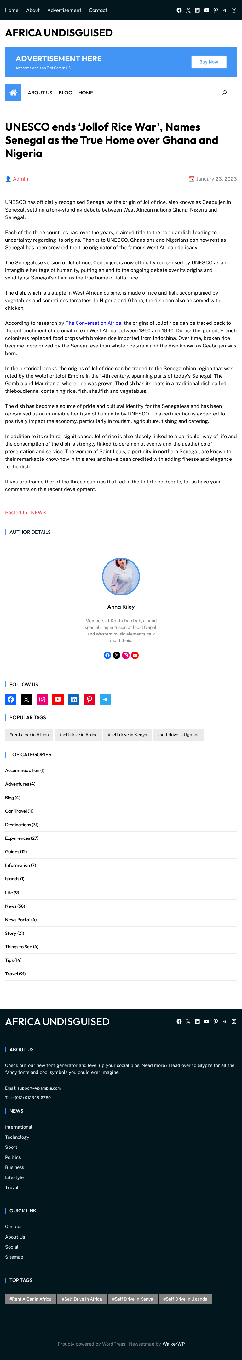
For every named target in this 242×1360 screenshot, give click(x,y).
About (33, 10)
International (18, 1127)
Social (11, 1247)
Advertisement (64, 10)
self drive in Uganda (180, 734)
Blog (65, 92)
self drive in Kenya (128, 734)
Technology (17, 1137)
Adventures (17, 784)
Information (17, 865)
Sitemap (14, 1257)
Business (14, 1167)
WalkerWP (174, 1343)
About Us (40, 92)
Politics (13, 1157)
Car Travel (16, 811)
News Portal (17, 920)
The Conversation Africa (93, 323)
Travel (11, 974)
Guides (12, 852)
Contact (98, 10)
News (38, 513)
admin (20, 179)
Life (9, 892)
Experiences (17, 838)
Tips (9, 960)
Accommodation (22, 770)
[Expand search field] (224, 92)
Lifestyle (14, 1177)
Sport (11, 1147)
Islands (12, 879)
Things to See (18, 947)
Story (10, 933)
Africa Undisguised (59, 32)
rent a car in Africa (30, 734)
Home (12, 10)
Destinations (18, 824)
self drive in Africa (79, 734)
